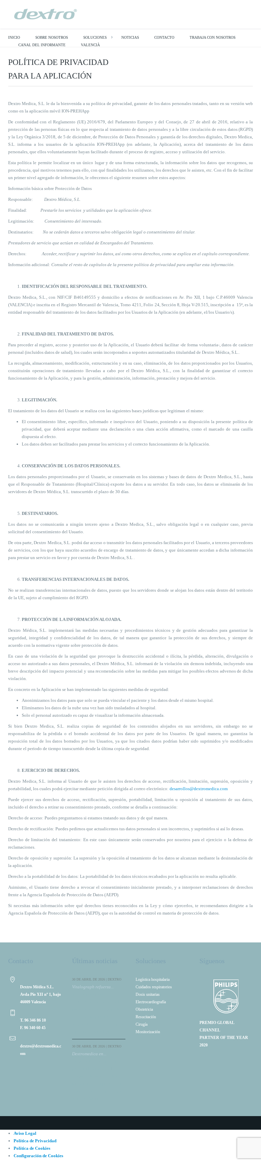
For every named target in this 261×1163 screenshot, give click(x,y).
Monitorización (148, 1031)
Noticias (130, 37)
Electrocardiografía (151, 1002)
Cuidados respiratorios (154, 987)
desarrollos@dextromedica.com (199, 788)
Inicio (14, 37)
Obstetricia (144, 1009)
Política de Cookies (32, 1148)
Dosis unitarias (148, 994)
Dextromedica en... (89, 1053)
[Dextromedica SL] (45, 13)
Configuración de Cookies (38, 1155)
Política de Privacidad (35, 1140)
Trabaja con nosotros (213, 37)
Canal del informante (42, 45)
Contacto (164, 37)
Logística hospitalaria (153, 979)
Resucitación (146, 1016)
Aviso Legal (25, 1133)
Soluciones (95, 37)
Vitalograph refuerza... (93, 986)
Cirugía (141, 1024)
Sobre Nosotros (51, 37)
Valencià (90, 45)
